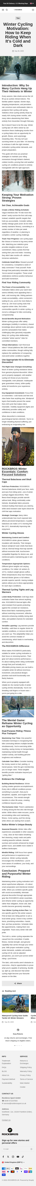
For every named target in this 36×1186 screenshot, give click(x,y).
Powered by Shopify (27, 1180)
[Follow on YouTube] (18, 1156)
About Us (5, 1075)
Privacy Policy (25, 1075)
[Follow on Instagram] (13, 1156)
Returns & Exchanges (24, 1062)
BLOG (4, 1071)
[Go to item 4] (21, 1045)
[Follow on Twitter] (8, 1156)
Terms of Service (26, 1079)
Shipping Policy (26, 1067)
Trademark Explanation (6, 1062)
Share (19, 983)
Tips (18, 18)
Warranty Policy (26, 1071)
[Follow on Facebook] (3, 1156)
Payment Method (8, 1079)
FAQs (4, 1067)
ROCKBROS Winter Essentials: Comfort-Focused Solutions (15, 471)
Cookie (22, 1087)
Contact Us (6, 1120)
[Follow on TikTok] (23, 1156)
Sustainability (7, 1083)
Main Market (24, 1083)
